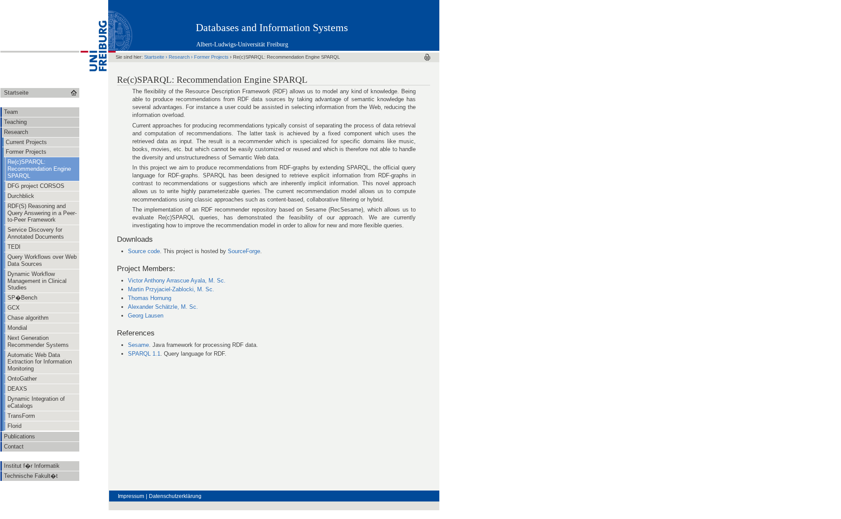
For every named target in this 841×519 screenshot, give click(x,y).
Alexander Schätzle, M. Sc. (163, 307)
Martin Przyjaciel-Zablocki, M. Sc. (171, 289)
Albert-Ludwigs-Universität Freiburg (242, 44)
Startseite (154, 57)
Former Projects (211, 57)
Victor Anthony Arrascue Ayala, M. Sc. (177, 280)
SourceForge (244, 251)
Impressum (131, 496)
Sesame (138, 345)
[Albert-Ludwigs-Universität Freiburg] (93, 85)
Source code (144, 251)
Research (179, 57)
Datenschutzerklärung (175, 496)
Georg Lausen (145, 315)
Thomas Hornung (149, 298)
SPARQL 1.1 (144, 353)
